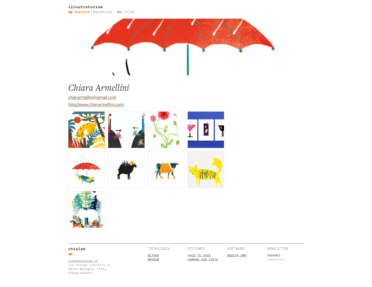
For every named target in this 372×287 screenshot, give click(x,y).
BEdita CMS (236, 255)
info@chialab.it (83, 260)
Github (153, 255)
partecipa (102, 12)
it (125, 12)
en (133, 12)
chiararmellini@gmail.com (92, 97)
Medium (153, 259)
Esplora (82, 12)
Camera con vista (203, 259)
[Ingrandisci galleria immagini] (86, 129)
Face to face (199, 255)
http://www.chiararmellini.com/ (96, 104)
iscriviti (276, 259)
